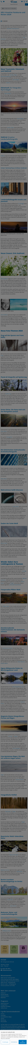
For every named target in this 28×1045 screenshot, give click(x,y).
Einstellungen (5, 1042)
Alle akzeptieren (22, 1042)
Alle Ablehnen (14, 1042)
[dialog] (14, 1037)
